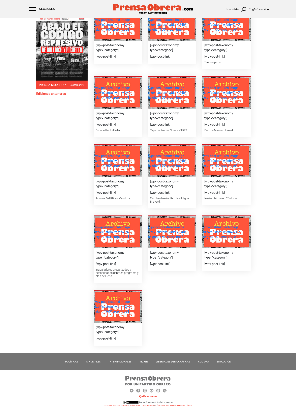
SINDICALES (93, 361)
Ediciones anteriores (51, 94)
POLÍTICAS (71, 361)
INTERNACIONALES (120, 361)
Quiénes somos (148, 396)
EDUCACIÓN (224, 361)
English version (259, 9)
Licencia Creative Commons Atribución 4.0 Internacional (129, 405)
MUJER (144, 361)
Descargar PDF (78, 85)
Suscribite (232, 9)
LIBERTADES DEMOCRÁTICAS (173, 361)
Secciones (47, 8)
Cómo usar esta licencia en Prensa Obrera (173, 405)
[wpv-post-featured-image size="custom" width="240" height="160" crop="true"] (112, 24)
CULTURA (203, 361)
